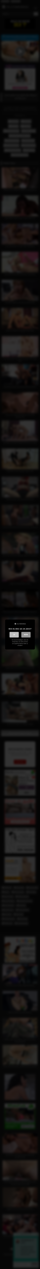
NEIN (26, 635)
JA (14, 635)
